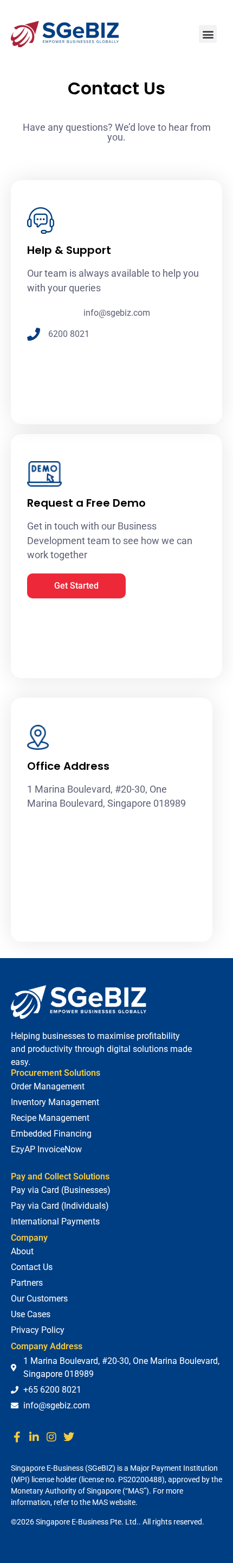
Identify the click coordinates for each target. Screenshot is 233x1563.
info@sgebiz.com (116, 313)
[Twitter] (68, 1437)
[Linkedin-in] (34, 1437)
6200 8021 (68, 334)
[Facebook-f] (16, 1437)
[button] (208, 34)
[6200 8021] (33, 334)
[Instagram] (51, 1437)
